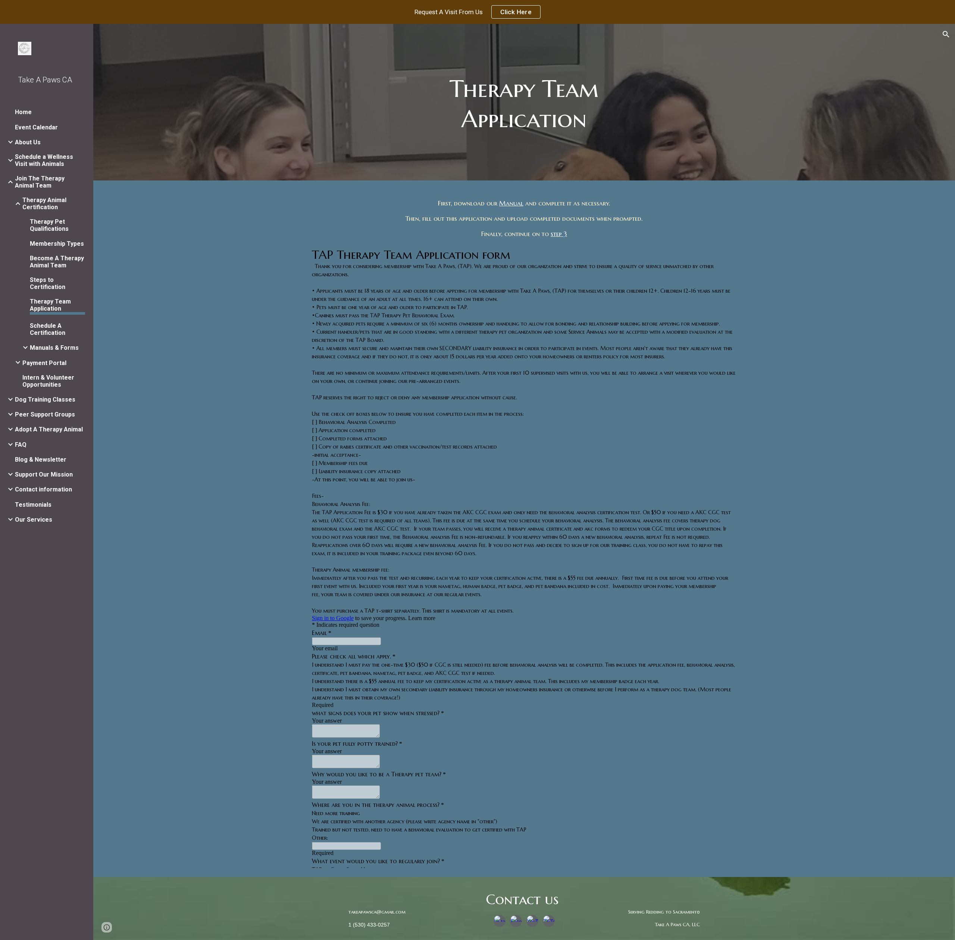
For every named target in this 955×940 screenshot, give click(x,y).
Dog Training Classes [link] (45, 399)
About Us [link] (28, 142)
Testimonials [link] (33, 504)
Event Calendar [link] (36, 127)
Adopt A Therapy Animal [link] (49, 429)
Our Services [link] (33, 519)
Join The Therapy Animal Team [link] (40, 182)
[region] (477, 12)
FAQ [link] (20, 444)
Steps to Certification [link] (47, 283)
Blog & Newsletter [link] (40, 459)
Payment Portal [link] (44, 363)
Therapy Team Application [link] (50, 305)
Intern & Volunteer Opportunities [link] (48, 381)
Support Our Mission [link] (44, 474)
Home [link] (23, 112)
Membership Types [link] (57, 243)
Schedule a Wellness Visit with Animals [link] (44, 160)
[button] (946, 34)
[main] (524, 104)
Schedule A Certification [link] (47, 329)
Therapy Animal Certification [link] (44, 204)
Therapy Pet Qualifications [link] (49, 225)
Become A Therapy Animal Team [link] (57, 262)
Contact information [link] (43, 489)
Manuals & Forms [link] (54, 347)
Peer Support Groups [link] (45, 414)
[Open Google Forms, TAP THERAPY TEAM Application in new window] (725, 254)
